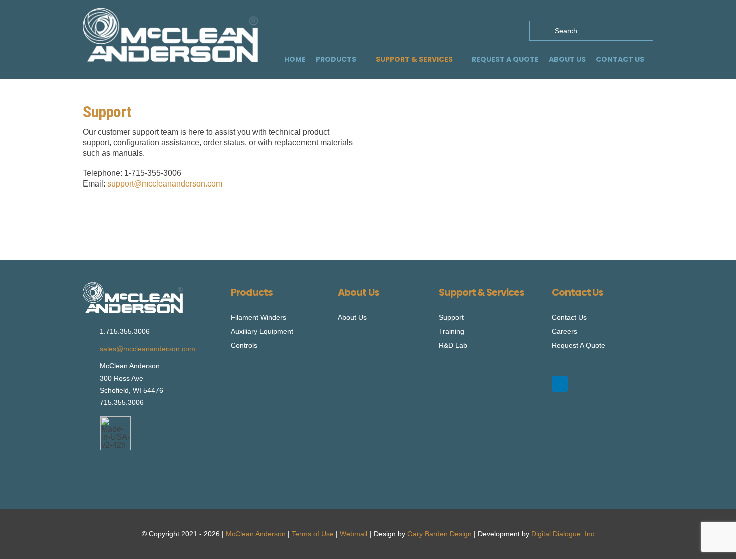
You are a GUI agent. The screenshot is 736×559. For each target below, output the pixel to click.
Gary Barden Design (439, 534)
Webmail (353, 534)
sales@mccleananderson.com (147, 349)
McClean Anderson (256, 534)
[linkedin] (560, 384)
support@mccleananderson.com (164, 183)
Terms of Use (313, 534)
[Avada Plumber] (170, 12)
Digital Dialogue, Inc (562, 534)
